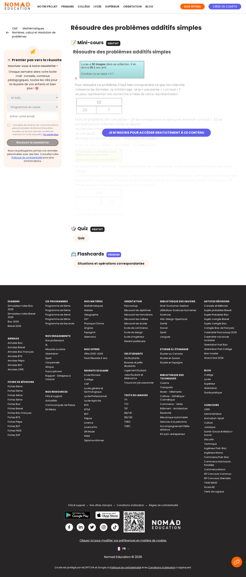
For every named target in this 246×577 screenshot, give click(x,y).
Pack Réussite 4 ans (95, 358)
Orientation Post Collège (218, 349)
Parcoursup (131, 305)
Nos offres (192, 6)
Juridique (209, 427)
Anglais (88, 328)
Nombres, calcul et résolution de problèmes (34, 34)
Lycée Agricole (92, 400)
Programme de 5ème (57, 310)
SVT (86, 319)
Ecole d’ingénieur (134, 336)
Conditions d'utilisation (130, 505)
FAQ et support (53, 396)
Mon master (211, 353)
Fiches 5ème (15, 390)
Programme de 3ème (57, 319)
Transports (166, 387)
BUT (86, 413)
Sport (48, 358)
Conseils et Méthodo (216, 305)
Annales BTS (15, 356)
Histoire (88, 310)
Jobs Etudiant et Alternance (133, 376)
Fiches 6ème (15, 386)
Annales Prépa (16, 360)
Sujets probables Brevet (217, 310)
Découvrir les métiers (136, 319)
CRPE (207, 409)
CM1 (14, 28)
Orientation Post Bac (216, 344)
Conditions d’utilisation (162, 567)
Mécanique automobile (174, 417)
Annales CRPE (16, 369)
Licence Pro (90, 427)
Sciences (165, 314)
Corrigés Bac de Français (219, 328)
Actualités (51, 400)
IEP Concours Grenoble (217, 478)
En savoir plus (50, 134)
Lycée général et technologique (93, 390)
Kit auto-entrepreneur (172, 434)
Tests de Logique (214, 491)
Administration (213, 413)
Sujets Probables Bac (216, 314)
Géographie (91, 314)
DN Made (89, 431)
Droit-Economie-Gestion (174, 305)
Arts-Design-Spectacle (173, 319)
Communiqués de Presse (60, 405)
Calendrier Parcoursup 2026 (220, 332)
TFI (125, 399)
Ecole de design (133, 332)
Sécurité (209, 439)
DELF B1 (128, 413)
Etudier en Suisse (170, 358)
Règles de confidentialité (163, 505)
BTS (86, 405)
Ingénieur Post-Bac (215, 448)
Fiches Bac (14, 404)
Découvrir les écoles (135, 323)
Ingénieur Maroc (213, 452)
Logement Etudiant (135, 370)
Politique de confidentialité (27, 157)
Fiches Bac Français (20, 413)
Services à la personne (173, 421)
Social (164, 328)
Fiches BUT (14, 426)
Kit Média (50, 409)
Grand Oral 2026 (214, 358)
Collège (84, 6)
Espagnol (89, 332)
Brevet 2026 (14, 326)
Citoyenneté (52, 362)
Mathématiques (33, 28)
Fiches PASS (15, 430)
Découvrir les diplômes (137, 310)
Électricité (165, 413)
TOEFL (127, 426)
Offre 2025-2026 (93, 353)
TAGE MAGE (210, 482)
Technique (210, 443)
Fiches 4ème (15, 395)
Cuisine (164, 383)
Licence (88, 422)
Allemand (90, 336)
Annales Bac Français (21, 351)
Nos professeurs (54, 340)
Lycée (97, 6)
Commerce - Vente (171, 404)
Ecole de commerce (136, 328)
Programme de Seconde (59, 323)
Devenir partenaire (134, 341)
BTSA (87, 409)
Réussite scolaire (55, 349)
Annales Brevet (16, 347)
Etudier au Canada (171, 353)
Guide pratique (213, 392)
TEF (126, 408)
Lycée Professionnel (95, 396)
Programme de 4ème (57, 314)
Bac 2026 (13, 321)
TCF (126, 404)
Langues (165, 336)
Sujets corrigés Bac (215, 323)
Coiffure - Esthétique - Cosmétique (173, 398)
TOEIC (127, 421)
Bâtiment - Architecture (173, 408)
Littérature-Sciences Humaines (178, 310)
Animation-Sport (214, 418)
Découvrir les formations (138, 314)
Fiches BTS (14, 417)
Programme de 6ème (57, 305)
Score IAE (209, 487)
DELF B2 (128, 417)
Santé (163, 323)
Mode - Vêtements (171, 391)
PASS (87, 436)
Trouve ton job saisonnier (139, 382)
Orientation (132, 6)
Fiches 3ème (15, 399)
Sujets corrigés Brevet (216, 319)
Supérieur (112, 6)
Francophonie (53, 371)
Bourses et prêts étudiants (133, 364)
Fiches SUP (14, 435)
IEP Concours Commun (217, 473)
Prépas (88, 418)
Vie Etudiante (131, 358)
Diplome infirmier (94, 440)
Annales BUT (15, 365)
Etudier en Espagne (171, 362)
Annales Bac (15, 343)
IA (46, 344)
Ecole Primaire (92, 375)
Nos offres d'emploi (101, 505)
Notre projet (47, 6)
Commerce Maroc (215, 469)
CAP (86, 383)
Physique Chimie (94, 323)
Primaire (67, 6)
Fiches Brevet (15, 408)
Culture (208, 422)
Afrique (49, 367)
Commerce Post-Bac (216, 457)
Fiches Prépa (15, 421)
